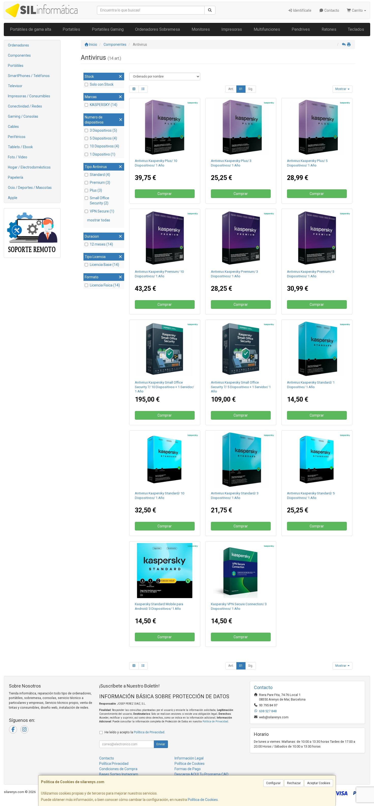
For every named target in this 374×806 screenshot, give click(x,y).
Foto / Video (17, 157)
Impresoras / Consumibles (29, 96)
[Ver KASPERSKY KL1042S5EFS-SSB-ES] (317, 127)
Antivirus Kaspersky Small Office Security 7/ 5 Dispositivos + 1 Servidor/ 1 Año (241, 387)
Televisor (15, 86)
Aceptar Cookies (318, 783)
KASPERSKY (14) (103, 105)
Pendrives (301, 29)
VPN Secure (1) (102, 211)
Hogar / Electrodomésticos (29, 167)
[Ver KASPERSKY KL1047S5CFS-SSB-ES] (241, 238)
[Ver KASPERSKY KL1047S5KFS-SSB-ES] (164, 238)
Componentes (19, 55)
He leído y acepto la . (135, 732)
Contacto (331, 10)
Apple (12, 198)
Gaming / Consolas (23, 116)
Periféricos (16, 137)
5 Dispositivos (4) (103, 138)
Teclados (356, 29)
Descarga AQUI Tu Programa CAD (201, 774)
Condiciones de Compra (118, 769)
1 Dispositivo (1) (102, 154)
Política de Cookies (203, 800)
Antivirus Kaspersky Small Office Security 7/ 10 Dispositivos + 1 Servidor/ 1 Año (164, 387)
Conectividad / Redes (25, 106)
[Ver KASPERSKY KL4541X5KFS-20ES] (164, 349)
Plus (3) (96, 190)
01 (241, 89)
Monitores (201, 29)
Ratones (329, 29)
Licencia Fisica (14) (105, 285)
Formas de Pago (188, 769)
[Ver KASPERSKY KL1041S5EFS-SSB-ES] (317, 460)
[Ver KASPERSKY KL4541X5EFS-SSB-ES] (241, 349)
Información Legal (189, 758)
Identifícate (301, 10)
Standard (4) (100, 175)
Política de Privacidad (215, 721)
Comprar (164, 194)
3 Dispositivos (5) (103, 130)
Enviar (160, 744)
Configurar (273, 783)
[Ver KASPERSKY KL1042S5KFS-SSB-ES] (164, 127)
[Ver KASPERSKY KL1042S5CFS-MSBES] (241, 127)
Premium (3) (100, 182)
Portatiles (71, 29)
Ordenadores (18, 45)
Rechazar (294, 783)
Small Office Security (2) (99, 200)
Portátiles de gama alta (30, 29)
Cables (13, 127)
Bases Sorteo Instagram (118, 774)
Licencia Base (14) (104, 265)
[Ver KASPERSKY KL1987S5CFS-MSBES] (241, 570)
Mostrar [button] (341, 89)
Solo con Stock (101, 84)
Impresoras (231, 29)
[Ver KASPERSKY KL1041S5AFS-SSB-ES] (317, 349)
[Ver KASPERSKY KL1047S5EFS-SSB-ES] (317, 238)
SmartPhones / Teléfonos (29, 76)
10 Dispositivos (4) (104, 146)
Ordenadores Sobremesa (157, 29)
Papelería (15, 177)
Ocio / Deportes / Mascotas (30, 188)
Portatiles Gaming (108, 29)
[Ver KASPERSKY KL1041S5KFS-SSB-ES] (164, 460)
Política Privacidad (113, 764)
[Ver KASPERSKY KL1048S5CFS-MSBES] (164, 570)
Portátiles (15, 66)
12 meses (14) (101, 244)
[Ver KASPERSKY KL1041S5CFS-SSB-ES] (241, 460)
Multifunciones (267, 29)
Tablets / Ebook (20, 147)
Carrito (357, 10)
